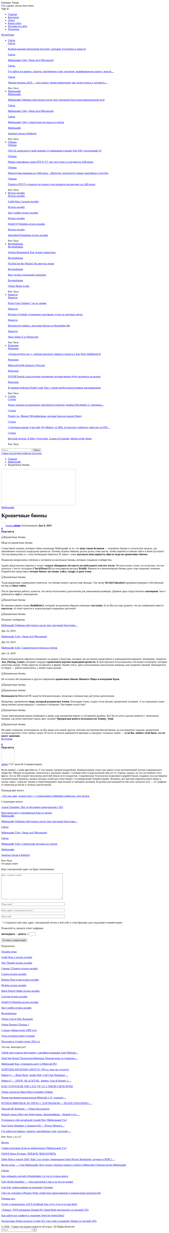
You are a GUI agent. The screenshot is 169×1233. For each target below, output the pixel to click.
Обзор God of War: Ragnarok (17, 1019)
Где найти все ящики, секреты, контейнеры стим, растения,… (36, 1131)
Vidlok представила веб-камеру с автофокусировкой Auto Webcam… (39, 1052)
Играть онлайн (16, 192)
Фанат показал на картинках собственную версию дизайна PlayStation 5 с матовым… (56, 404)
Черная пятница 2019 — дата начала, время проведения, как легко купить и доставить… (58, 82)
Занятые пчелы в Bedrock (22, 133)
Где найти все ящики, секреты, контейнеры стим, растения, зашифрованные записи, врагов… (61, 71)
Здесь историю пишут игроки (18, 1035)
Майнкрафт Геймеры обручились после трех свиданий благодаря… (39, 625)
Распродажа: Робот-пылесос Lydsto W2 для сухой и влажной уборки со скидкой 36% (49, 1221)
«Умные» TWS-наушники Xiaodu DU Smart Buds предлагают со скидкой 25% (45, 1209)
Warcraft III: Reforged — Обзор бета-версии (25, 1108)
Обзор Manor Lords (18, 286)
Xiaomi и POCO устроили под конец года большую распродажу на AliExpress (51, 184)
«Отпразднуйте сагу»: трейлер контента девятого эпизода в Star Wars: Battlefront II (54, 354)
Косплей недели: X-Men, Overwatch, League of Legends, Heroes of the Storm (50, 438)
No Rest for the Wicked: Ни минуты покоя (31, 263)
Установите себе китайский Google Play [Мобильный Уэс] (34, 1120)
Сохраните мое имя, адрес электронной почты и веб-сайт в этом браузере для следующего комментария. (63, 922)
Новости (13, 294)
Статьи (12, 396)
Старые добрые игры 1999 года (19, 1030)
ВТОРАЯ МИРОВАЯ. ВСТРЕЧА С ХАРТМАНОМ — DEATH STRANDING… (46, 1103)
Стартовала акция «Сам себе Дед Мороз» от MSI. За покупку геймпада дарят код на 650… (59, 427)
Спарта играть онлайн (13, 974)
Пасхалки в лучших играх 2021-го (20, 1041)
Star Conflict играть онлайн (23, 212)
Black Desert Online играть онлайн (20, 991)
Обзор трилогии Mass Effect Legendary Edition (27, 1092)
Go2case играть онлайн (14, 996)
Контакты (13, 17)
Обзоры (12, 142)
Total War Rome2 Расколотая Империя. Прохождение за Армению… (39, 1058)
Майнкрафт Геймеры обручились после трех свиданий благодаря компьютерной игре (56, 99)
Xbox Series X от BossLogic (23, 336)
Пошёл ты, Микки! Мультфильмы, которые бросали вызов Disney (45, 416)
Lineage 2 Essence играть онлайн (19, 968)
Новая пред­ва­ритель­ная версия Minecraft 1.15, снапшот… (33, 1097)
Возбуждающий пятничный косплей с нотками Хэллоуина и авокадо (47, 49)
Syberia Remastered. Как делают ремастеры (32, 252)
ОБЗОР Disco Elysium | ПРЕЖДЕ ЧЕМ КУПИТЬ (28, 1153)
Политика (13, 29)
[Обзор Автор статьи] (8, 761)
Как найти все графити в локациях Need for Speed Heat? (32, 1215)
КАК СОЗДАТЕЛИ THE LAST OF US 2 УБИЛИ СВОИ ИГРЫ (37, 1086)
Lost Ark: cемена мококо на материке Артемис (27, 1187)
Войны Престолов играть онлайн (20, 979)
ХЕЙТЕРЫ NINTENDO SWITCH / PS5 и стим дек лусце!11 (35, 1069)
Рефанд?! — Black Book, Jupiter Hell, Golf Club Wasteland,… (34, 1075)
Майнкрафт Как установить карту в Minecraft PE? (29, 1063)
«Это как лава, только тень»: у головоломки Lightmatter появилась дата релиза (45, 796)
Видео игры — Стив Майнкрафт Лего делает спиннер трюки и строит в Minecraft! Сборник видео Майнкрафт (63, 1165)
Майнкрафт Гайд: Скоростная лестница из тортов (36, 122)
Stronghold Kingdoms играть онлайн (28, 235)
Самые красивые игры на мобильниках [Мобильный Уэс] (34, 1148)
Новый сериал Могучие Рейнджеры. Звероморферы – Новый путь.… (40, 1114)
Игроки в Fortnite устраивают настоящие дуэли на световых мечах (45, 314)
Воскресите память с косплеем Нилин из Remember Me (39, 325)
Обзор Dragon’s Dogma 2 (15, 1024)
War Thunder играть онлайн (16, 962)
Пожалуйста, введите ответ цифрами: (22, 928)
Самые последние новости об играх (21, 453)
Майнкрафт (14, 91)
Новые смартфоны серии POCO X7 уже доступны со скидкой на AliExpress (50, 161)
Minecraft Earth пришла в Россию (26, 365)
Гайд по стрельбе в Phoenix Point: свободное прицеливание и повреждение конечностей (51, 1193)
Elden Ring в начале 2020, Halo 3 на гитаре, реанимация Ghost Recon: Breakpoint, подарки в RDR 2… (58, 1159)
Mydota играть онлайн (13, 985)
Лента (11, 20)
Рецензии (13, 345)
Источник (7, 738)
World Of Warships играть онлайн (26, 224)
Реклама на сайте (17, 26)
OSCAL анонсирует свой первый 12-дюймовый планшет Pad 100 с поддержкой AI (54, 150)
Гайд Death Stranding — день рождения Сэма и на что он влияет (37, 1181)
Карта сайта (14, 23)
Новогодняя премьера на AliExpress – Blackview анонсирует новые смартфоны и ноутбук (58, 173)
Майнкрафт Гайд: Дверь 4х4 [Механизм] (31, 60)
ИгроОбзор (7, 34)
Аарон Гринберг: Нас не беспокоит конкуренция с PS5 (32, 807)
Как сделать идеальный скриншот (27, 274)
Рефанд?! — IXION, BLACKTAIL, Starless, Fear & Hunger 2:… (36, 1080)
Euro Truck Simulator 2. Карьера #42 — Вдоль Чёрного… (33, 1125)
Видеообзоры (15, 243)
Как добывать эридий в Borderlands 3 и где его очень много (34, 1176)
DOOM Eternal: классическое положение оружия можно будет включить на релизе (54, 376)
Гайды (11, 40)
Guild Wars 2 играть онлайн (23, 201)
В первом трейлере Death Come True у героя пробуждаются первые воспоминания (54, 387)
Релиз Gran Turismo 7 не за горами (27, 303)
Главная (12, 14)
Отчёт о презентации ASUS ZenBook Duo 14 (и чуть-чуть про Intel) (39, 1204)
